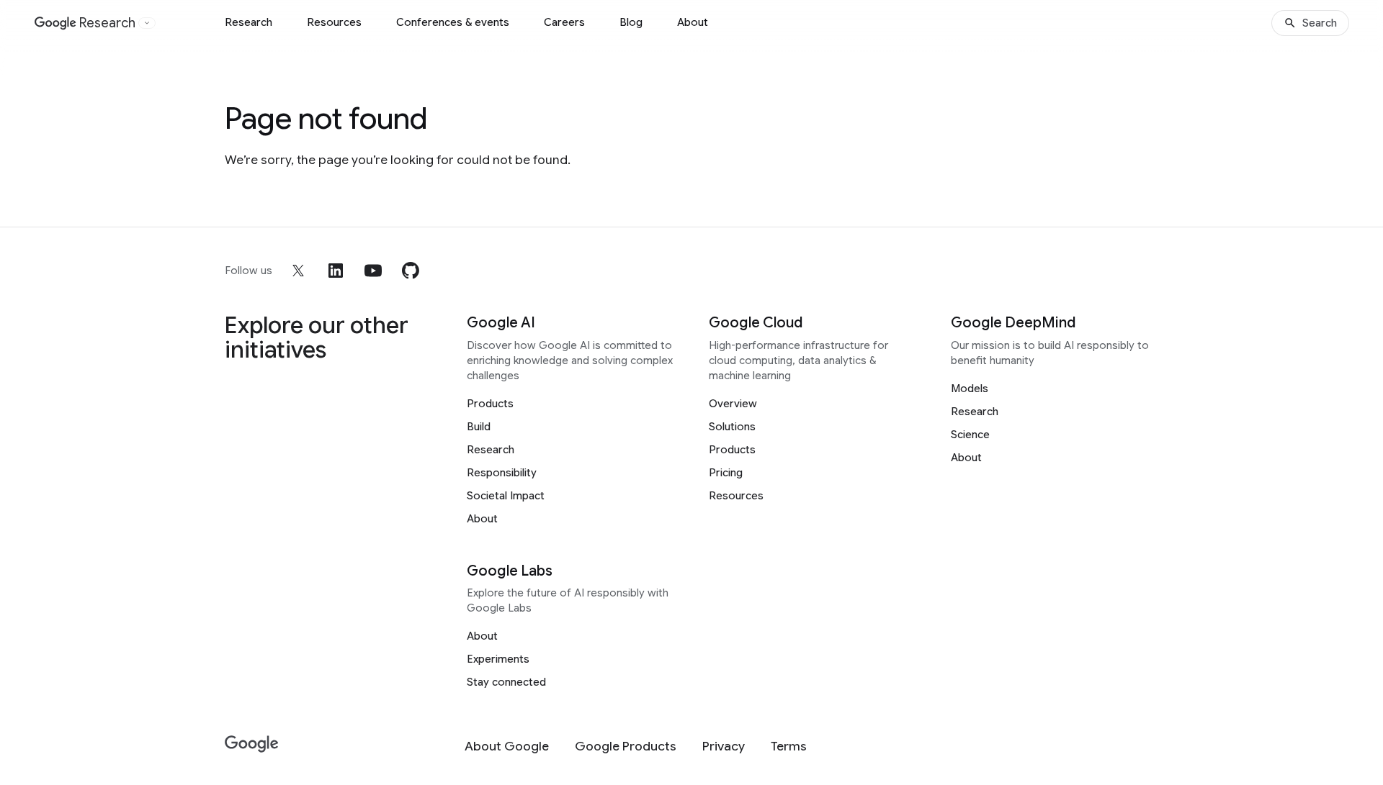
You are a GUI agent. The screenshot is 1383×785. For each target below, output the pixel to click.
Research (248, 22)
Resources (334, 22)
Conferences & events (452, 22)
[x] (298, 270)
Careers (564, 22)
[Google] (252, 744)
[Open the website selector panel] (147, 23)
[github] (410, 270)
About (692, 22)
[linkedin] (335, 270)
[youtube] (373, 270)
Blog (631, 22)
